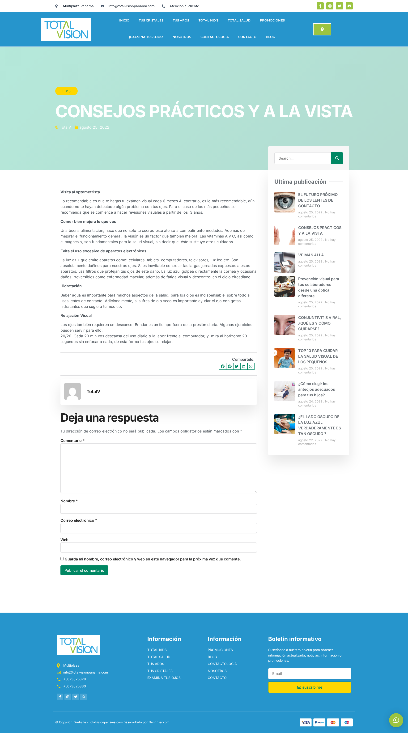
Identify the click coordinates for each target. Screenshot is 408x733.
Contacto (247, 37)
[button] (222, 366)
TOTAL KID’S (208, 20)
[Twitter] (339, 5)
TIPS (66, 91)
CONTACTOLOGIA (214, 37)
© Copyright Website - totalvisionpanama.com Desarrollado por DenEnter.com (112, 722)
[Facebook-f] (320, 5)
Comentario (72, 440)
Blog (270, 37)
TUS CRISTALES (151, 20)
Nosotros (182, 37)
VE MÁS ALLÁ (311, 255)
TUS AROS (181, 20)
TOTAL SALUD (239, 20)
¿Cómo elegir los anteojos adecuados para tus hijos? (316, 389)
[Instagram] (329, 5)
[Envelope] (349, 5)
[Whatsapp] (83, 697)
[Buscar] (337, 158)
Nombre (69, 501)
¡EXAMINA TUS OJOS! (146, 37)
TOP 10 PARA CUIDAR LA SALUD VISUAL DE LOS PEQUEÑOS (318, 356)
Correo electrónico (78, 520)
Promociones (272, 20)
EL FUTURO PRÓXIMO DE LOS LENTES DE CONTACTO (318, 200)
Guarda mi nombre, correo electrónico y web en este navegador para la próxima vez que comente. (153, 559)
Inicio (124, 20)
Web (64, 539)
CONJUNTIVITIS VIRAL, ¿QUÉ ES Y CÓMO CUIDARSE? (319, 323)
